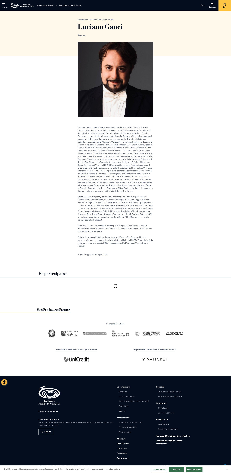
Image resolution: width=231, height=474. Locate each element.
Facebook (54, 411)
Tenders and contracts (168, 429)
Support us (161, 403)
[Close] (227, 469)
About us (123, 391)
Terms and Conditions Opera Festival (173, 436)
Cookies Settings (159, 469)
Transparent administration (131, 422)
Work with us (162, 419)
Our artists (122, 448)
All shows (121, 439)
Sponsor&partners (166, 413)
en (202, 5)
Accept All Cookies (194, 469)
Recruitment (163, 424)
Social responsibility (127, 427)
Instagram (51, 411)
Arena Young (123, 458)
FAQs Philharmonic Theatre (170, 396)
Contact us (123, 406)
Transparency (123, 417)
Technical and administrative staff (134, 401)
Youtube (57, 411)
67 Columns (163, 408)
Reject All (176, 469)
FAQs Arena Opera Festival (169, 391)
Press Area (122, 453)
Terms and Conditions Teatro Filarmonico (169, 442)
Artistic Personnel (126, 396)
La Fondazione (123, 387)
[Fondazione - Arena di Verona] (22, 5)
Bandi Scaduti (125, 432)
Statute (122, 411)
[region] (115, 469)
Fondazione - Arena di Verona (49, 395)
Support (160, 387)
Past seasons (123, 443)
